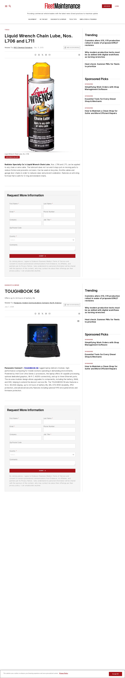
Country (13, 236)
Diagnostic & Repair (58, 19)
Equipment (32, 19)
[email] (49, 55)
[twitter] (42, 55)
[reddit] (46, 55)
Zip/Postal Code (15, 228)
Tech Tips (73, 19)
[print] (79, 55)
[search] (9, 6)
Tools (7, 29)
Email (12, 212)
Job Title (47, 220)
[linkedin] (39, 55)
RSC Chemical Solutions (23, 48)
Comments (13, 245)
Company (13, 220)
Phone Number (49, 212)
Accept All (115, 674)
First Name (14, 204)
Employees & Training (88, 19)
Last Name (48, 204)
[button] (6, 6)
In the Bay (44, 19)
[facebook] (35, 55)
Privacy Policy (63, 673)
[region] (62, 674)
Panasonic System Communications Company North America (37, 303)
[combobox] (42, 239)
